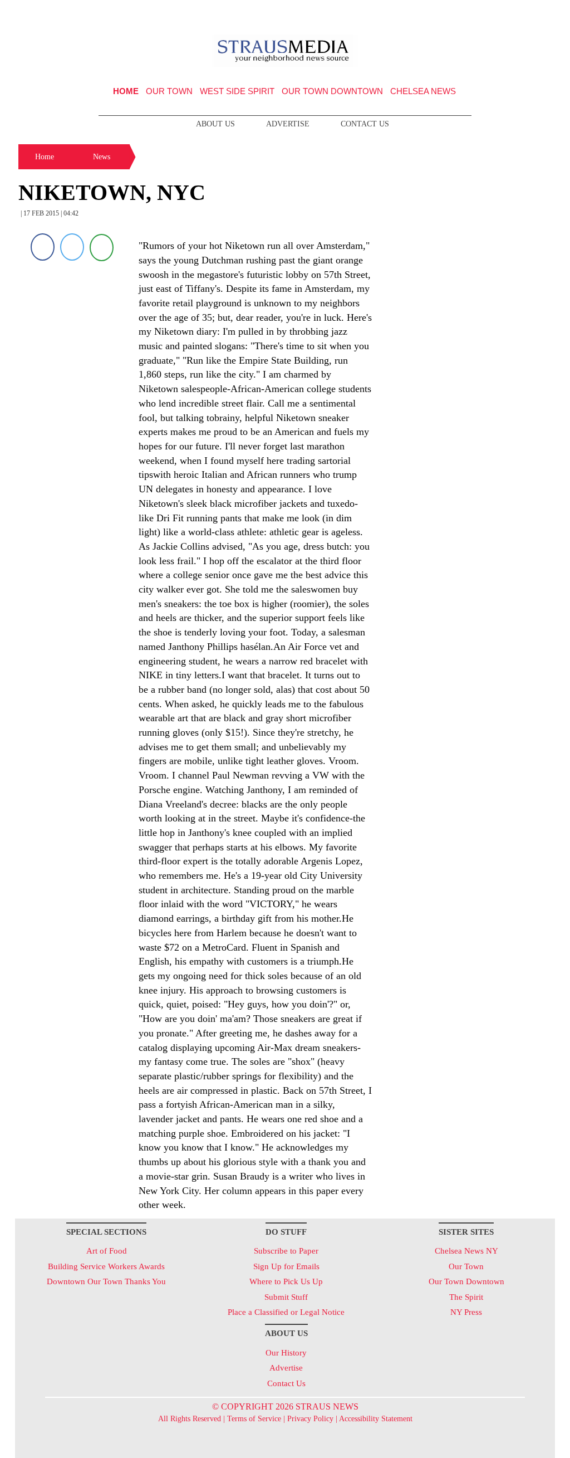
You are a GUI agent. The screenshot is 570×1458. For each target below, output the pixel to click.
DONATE (523, 13)
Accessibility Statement (375, 1419)
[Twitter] (72, 247)
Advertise (287, 124)
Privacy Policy (310, 1419)
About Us (215, 124)
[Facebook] (43, 247)
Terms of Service (254, 1419)
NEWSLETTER (459, 13)
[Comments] (102, 247)
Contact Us (365, 124)
